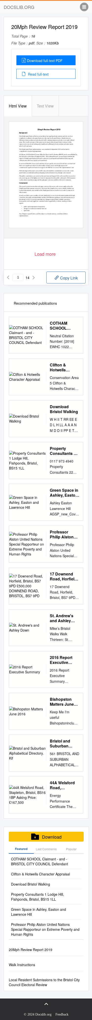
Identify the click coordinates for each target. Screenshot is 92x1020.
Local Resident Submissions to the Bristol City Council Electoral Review (44, 982)
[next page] (33, 277)
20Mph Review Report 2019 (30, 949)
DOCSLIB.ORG (19, 7)
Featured (21, 849)
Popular (71, 849)
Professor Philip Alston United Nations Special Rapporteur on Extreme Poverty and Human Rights (64, 534)
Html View (18, 106)
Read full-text (38, 74)
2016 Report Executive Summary (61, 660)
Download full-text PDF (45, 60)
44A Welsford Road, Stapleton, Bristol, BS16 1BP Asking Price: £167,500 (64, 785)
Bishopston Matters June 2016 (62, 702)
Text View (45, 106)
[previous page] (8, 277)
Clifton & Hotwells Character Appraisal (59, 367)
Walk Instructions (22, 964)
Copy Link (68, 278)
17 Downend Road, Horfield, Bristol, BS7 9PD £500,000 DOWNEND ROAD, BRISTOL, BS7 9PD (64, 576)
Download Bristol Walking (64, 409)
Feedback (61, 1014)
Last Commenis (46, 849)
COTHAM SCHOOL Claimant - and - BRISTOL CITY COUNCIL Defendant (64, 326)
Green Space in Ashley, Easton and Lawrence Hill (64, 493)
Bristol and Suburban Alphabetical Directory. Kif (62, 743)
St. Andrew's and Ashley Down (61, 618)
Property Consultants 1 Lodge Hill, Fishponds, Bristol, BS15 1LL (63, 451)
